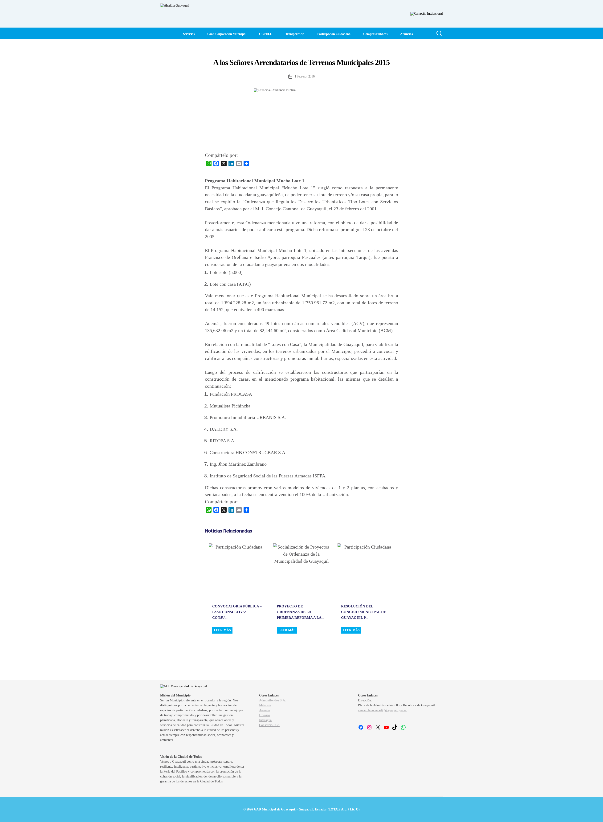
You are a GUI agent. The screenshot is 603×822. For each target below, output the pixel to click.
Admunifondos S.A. (272, 700)
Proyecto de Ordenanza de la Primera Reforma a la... (300, 611)
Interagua (265, 720)
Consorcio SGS (269, 725)
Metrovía (265, 705)
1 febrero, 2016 (304, 76)
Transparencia (294, 34)
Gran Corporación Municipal (226, 34)
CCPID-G (266, 34)
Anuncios (406, 34)
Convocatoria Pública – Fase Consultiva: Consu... (237, 611)
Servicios (189, 34)
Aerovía (264, 710)
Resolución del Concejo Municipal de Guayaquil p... (363, 611)
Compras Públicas (375, 34)
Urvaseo (264, 715)
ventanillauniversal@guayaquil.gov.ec (382, 710)
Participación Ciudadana (333, 34)
